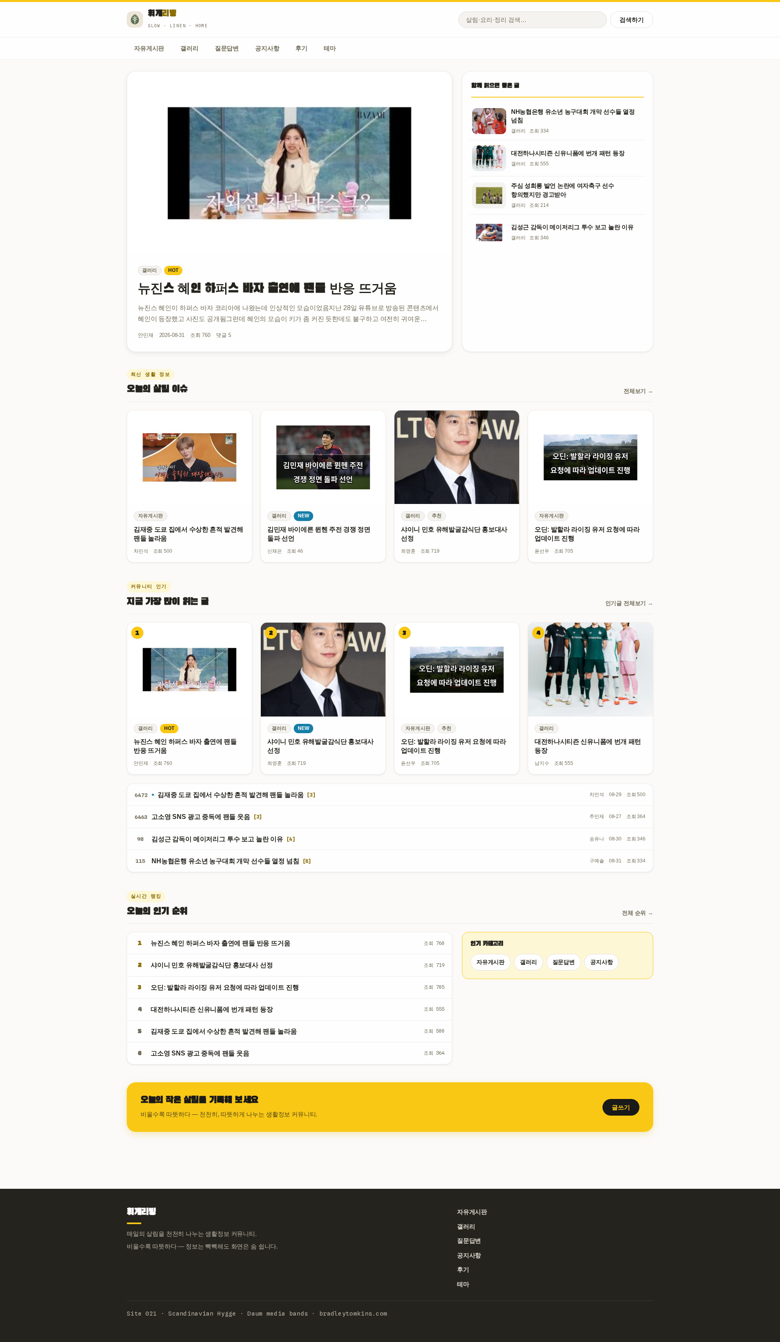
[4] (290, 839)
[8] (307, 861)
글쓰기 (621, 1107)
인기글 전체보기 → (629, 603)
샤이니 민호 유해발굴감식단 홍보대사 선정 (212, 965)
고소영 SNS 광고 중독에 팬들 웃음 (201, 816)
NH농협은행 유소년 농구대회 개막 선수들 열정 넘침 (225, 861)
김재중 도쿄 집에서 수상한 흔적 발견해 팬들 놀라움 (231, 794)
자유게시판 (149, 48)
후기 (301, 48)
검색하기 (632, 19)
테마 (330, 48)
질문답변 (227, 48)
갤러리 (189, 48)
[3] (311, 795)
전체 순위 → (637, 913)
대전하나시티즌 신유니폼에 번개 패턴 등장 (212, 1009)
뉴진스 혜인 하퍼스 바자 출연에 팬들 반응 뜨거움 (267, 288)
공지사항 (267, 48)
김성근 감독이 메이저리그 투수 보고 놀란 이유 (217, 839)
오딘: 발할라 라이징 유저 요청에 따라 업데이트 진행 (225, 987)
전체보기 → (638, 391)
